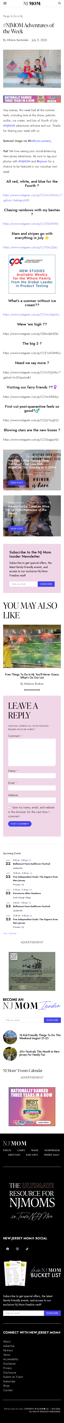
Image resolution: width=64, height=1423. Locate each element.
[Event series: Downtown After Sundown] (31, 889)
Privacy (7, 1368)
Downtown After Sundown (27, 893)
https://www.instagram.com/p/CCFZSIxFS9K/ (31, 224)
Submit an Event (13, 1377)
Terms (6, 1355)
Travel (35, 1150)
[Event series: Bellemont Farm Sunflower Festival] (30, 860)
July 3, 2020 (44, 474)
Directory (14, 1154)
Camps (21, 1150)
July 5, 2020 (39, 40)
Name (13, 771)
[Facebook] (8, 1249)
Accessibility (10, 1359)
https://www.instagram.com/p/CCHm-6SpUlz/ (31, 314)
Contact (8, 1390)
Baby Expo (32, 1154)
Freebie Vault (51, 1154)
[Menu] (5, 3)
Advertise (8, 1346)
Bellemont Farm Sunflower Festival (31, 863)
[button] (25, 690)
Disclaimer (9, 1364)
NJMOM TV (15, 457)
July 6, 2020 (42, 520)
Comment (14, 736)
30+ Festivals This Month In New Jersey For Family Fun (39, 1053)
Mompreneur (16, 502)
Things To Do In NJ (12, 16)
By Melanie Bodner (19, 520)
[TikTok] (27, 1249)
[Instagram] (17, 1249)
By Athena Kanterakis (16, 40)
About (7, 1341)
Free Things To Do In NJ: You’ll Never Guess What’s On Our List (32, 676)
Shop (6, 1386)
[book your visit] (32, 971)
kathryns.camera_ (41, 141)
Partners (8, 1350)
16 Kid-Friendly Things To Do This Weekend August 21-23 (40, 1036)
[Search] (59, 3)
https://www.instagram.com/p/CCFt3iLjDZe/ (30, 247)
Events (7, 1150)
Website (13, 795)
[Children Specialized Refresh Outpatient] (32, 99)
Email (12, 783)
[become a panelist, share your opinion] (32, 274)
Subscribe (9, 1381)
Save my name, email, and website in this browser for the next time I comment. (31, 811)
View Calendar (10, 933)
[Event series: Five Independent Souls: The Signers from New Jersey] (31, 873)
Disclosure (9, 1372)
